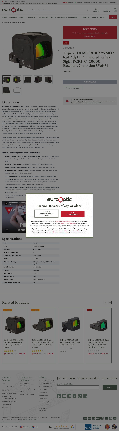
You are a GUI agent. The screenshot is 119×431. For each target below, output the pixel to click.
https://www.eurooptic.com (62, 221)
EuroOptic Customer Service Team (58, 232)
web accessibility (62, 231)
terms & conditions (75, 231)
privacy (55, 231)
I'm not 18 (46, 213)
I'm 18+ (72, 214)
